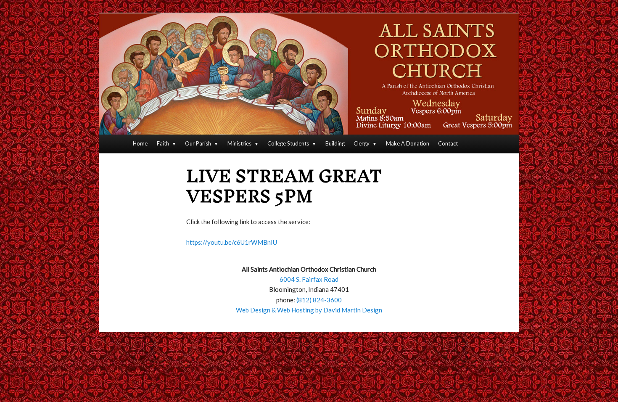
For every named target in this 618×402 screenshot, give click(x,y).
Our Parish (198, 143)
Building (335, 143)
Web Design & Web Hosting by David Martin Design (309, 310)
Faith (163, 143)
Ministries (239, 143)
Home (140, 143)
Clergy (362, 143)
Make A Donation (407, 143)
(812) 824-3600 (319, 300)
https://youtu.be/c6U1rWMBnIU (231, 242)
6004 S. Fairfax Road (309, 279)
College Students (288, 143)
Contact (448, 143)
